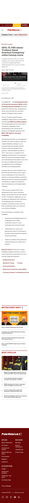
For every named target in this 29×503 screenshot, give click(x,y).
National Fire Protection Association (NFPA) (14, 269)
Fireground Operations (9, 266)
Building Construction (9, 259)
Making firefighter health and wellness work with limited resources (15, 396)
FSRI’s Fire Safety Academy (18, 122)
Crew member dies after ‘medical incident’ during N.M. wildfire (13, 379)
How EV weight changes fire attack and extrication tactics (13, 338)
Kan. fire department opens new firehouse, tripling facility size (13, 390)
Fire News (20, 263)
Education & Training (7, 44)
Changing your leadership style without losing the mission (13, 332)
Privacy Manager (6, 486)
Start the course (7, 249)
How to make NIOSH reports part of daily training (13, 344)
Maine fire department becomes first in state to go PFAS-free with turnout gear (15, 373)
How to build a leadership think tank (12, 327)
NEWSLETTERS (8, 25)
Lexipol (12, 492)
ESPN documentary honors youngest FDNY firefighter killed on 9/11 (14, 385)
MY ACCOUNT (16, 25)
